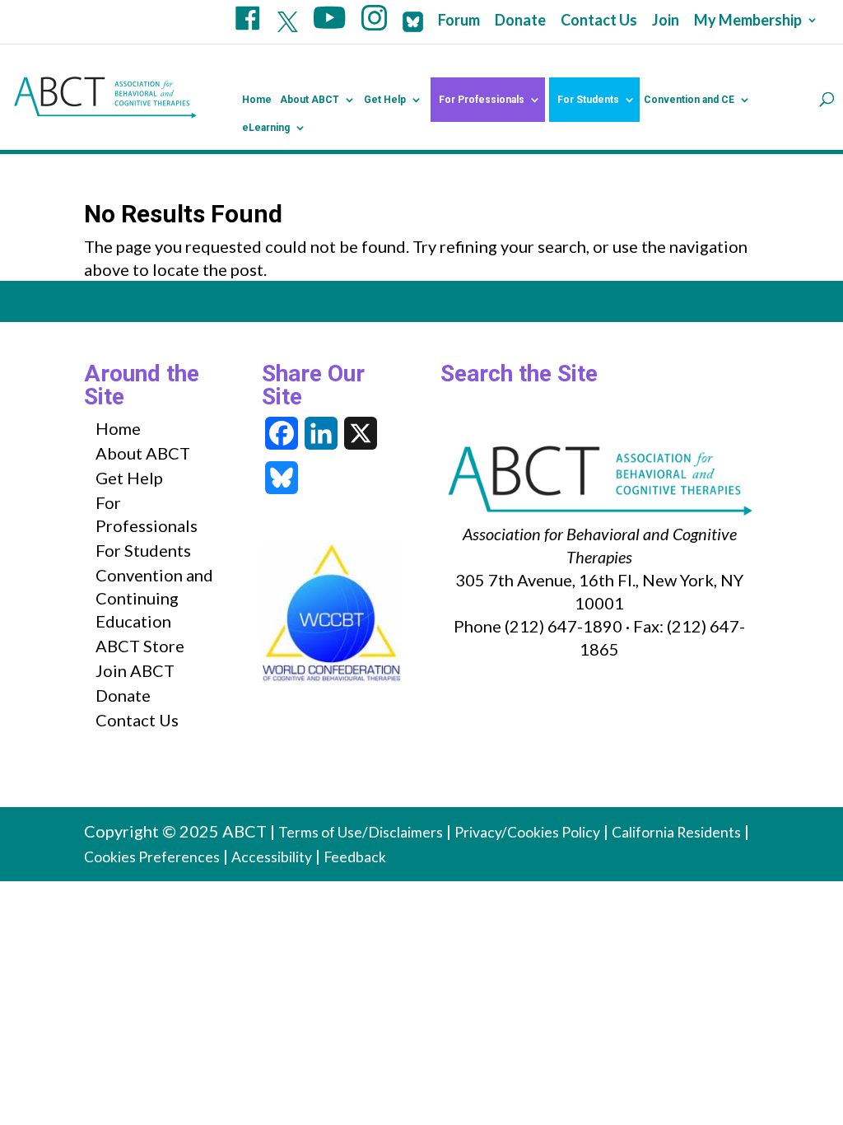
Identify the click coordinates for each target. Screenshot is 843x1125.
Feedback (355, 857)
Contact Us (599, 20)
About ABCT (309, 99)
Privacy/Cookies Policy (527, 832)
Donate (520, 20)
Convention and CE (689, 99)
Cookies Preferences (152, 857)
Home (257, 99)
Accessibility (271, 857)
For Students (588, 99)
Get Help (385, 99)
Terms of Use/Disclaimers (360, 832)
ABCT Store (139, 646)
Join (665, 20)
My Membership (748, 20)
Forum (459, 20)
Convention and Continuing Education (154, 598)
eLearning (266, 127)
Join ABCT (135, 670)
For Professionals (481, 99)
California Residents (676, 832)
